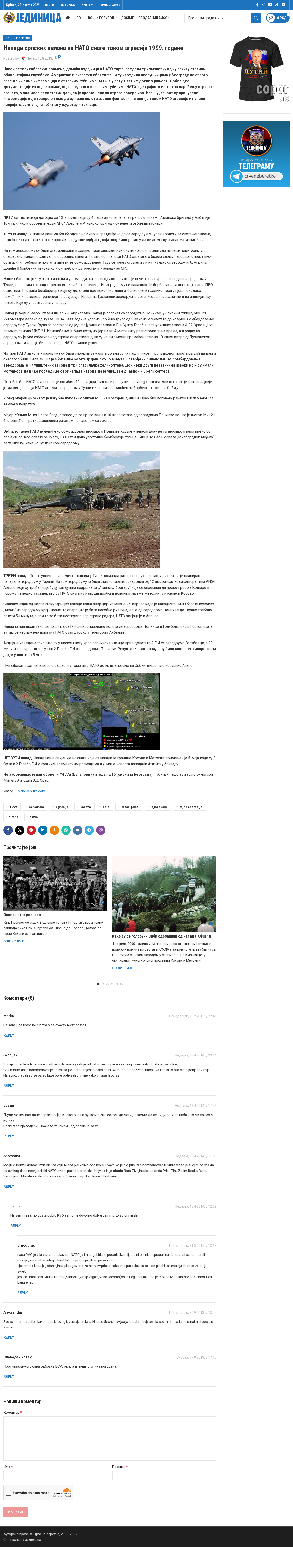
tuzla (34, 817)
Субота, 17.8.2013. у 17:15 (196, 1357)
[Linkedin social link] (42, 830)
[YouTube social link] (270, 4)
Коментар (12, 1412)
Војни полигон (18, 38)
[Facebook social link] (257, 4)
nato (106, 807)
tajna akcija (159, 807)
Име (8, 1466)
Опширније (13, 941)
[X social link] (19, 830)
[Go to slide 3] (107, 984)
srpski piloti (130, 807)
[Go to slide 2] (103, 984)
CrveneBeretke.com (30, 791)
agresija (62, 807)
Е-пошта (120, 1466)
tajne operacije (191, 807)
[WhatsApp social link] (66, 830)
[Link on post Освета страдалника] (55, 883)
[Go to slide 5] (117, 984)
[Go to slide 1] (98, 984)
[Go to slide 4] (112, 984)
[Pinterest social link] (31, 830)
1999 (13, 807)
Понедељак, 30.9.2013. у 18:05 (192, 1313)
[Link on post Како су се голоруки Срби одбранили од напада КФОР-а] (164, 894)
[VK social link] (77, 830)
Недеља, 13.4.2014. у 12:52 (195, 1206)
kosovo (85, 807)
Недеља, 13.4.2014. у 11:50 (195, 1156)
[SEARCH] (256, 18)
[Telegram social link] (283, 4)
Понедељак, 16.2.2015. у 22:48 (192, 1016)
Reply (8, 1035)
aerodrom (36, 807)
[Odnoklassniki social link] (54, 830)
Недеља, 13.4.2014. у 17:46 (195, 1106)
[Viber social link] (100, 830)
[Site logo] (32, 18)
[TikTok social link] (277, 4)
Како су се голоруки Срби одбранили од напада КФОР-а (161, 936)
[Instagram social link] (263, 4)
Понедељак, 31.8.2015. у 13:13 (192, 1246)
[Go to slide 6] (121, 984)
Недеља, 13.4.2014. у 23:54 (195, 1055)
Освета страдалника (22, 914)
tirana (13, 817)
